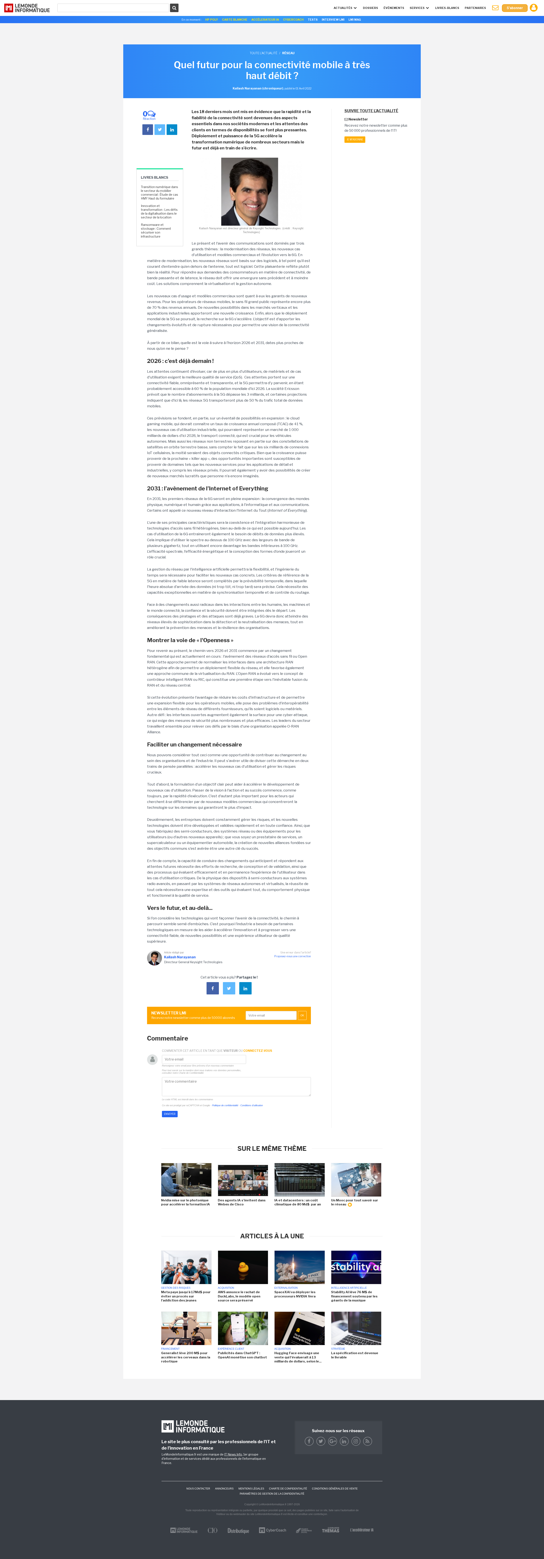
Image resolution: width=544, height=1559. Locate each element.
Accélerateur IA (265, 19)
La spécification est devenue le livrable (354, 1355)
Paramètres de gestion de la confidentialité (272, 1493)
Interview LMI (333, 19)
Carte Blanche (234, 19)
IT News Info (233, 1454)
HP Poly (211, 19)
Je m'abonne (355, 139)
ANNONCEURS (224, 1488)
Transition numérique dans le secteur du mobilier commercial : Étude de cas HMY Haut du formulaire (159, 192)
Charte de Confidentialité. (191, 1073)
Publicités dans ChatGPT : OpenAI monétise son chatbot (242, 1355)
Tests (313, 19)
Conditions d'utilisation (251, 1105)
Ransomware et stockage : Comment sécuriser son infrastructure (156, 230)
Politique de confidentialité (225, 1105)
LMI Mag (354, 19)
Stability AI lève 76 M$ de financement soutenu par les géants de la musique (354, 1296)
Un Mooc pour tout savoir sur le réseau (354, 1202)
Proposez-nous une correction (292, 956)
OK (302, 1015)
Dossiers (370, 8)
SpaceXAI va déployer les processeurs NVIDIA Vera (295, 1294)
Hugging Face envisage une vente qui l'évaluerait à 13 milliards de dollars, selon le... (298, 1357)
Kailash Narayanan (180, 957)
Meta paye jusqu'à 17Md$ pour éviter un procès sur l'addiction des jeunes (186, 1296)
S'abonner (515, 8)
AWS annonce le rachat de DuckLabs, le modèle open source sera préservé (239, 1296)
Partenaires (475, 8)
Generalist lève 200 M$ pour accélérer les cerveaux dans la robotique (185, 1357)
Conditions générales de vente (335, 1488)
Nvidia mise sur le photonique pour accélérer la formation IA (185, 1202)
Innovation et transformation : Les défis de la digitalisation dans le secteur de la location (159, 211)
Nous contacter (198, 1488)
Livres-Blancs (447, 8)
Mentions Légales (251, 1488)
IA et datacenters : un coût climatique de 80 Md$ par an (298, 1202)
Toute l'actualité (263, 53)
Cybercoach (293, 19)
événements (394, 8)
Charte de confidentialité (288, 1488)
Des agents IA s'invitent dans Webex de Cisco (242, 1202)
